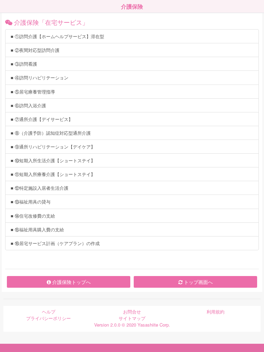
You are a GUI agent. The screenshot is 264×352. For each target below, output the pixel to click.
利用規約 (215, 311)
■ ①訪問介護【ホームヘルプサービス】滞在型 (57, 36)
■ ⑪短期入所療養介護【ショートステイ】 (53, 174)
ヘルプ (48, 311)
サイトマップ (132, 318)
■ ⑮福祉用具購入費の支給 (37, 229)
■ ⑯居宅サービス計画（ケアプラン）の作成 (55, 243)
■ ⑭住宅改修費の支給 (33, 215)
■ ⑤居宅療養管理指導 (33, 91)
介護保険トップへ (71, 281)
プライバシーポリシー (48, 318)
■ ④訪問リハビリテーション (39, 77)
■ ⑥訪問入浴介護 (28, 105)
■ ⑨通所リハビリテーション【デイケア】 (53, 146)
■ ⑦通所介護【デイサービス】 (42, 119)
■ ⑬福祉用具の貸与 (31, 201)
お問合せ (132, 311)
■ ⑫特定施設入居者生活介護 (39, 188)
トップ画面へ (198, 281)
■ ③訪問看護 (24, 63)
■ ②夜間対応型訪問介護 (35, 50)
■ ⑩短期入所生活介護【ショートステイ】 (53, 160)
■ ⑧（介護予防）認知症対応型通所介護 (51, 133)
